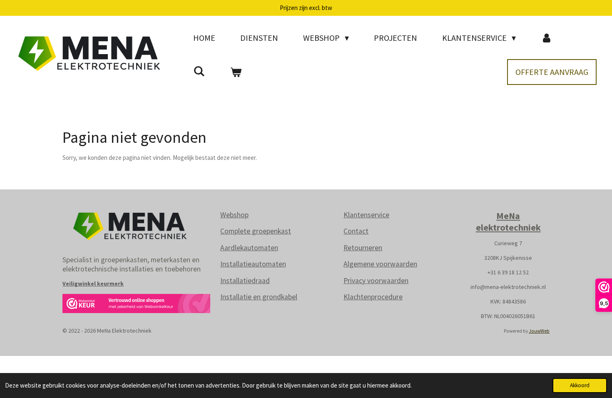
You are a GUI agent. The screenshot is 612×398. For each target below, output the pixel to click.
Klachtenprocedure (373, 296)
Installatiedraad (245, 280)
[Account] (546, 38)
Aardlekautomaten (249, 247)
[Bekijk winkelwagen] (235, 72)
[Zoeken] (199, 71)
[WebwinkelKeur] (136, 305)
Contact (355, 231)
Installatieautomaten (253, 264)
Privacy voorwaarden (375, 280)
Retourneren (362, 247)
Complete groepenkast (255, 231)
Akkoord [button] (580, 385)
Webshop (234, 214)
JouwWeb (539, 331)
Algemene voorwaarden (380, 264)
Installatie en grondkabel (258, 296)
